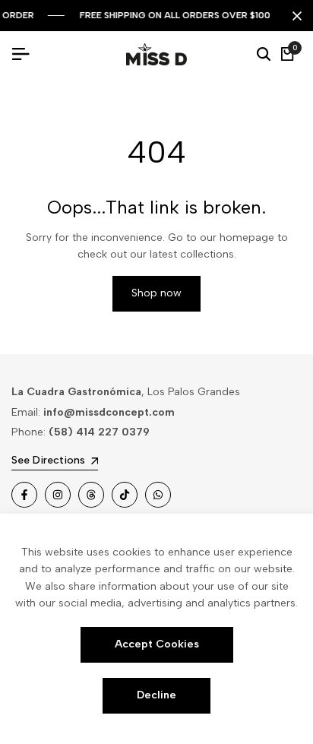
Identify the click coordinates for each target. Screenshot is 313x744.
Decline (156, 695)
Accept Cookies (157, 644)
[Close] (294, 16)
